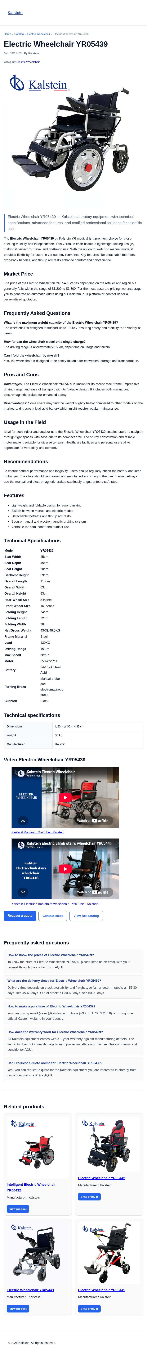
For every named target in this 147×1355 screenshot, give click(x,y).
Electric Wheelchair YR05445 (101, 1290)
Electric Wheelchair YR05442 (101, 1178)
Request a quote (20, 915)
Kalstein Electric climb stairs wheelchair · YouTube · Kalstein (54, 904)
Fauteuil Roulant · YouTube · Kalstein (37, 832)
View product (18, 1208)
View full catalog (86, 916)
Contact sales (52, 916)
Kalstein (15, 13)
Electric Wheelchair (28, 61)
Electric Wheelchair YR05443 (30, 1290)
